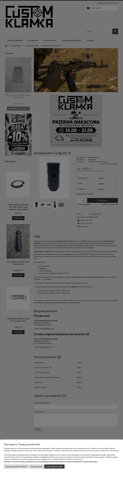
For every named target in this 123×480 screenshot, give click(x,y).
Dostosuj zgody (36, 466)
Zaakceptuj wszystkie (54, 466)
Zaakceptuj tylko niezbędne (16, 466)
